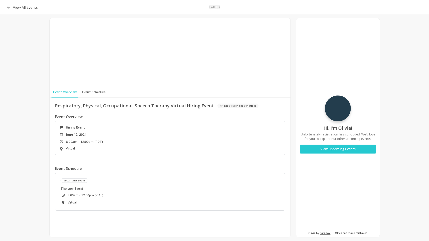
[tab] (64, 92)
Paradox (325, 233)
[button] (21, 7)
